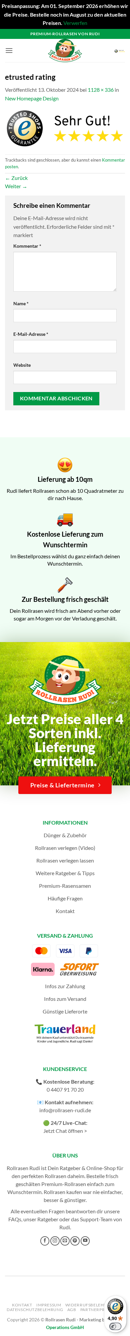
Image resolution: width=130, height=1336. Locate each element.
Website (22, 365)
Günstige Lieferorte (65, 1011)
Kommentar (27, 246)
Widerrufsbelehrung (90, 1304)
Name (21, 303)
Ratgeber (47, 1219)
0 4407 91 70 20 (65, 1089)
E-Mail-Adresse (30, 334)
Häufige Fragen (65, 898)
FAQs (14, 1219)
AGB (71, 1309)
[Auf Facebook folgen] (45, 1241)
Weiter (16, 186)
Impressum (48, 1304)
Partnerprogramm (102, 1309)
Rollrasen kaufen (63, 1192)
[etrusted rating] (65, 127)
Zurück (16, 178)
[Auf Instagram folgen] (55, 1241)
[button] (9, 50)
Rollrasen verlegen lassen (65, 860)
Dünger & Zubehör (65, 835)
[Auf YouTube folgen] (85, 1241)
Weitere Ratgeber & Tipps (65, 873)
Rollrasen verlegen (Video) (65, 848)
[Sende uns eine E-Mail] (65, 1241)
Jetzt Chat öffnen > (65, 1131)
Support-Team (96, 1219)
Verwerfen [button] (75, 23)
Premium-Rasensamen (65, 885)
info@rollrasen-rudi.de (65, 1110)
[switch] (115, 1326)
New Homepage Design (32, 98)
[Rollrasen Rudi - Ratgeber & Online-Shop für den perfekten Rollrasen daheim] (65, 50)
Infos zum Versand (65, 999)
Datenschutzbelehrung (35, 1309)
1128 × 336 (101, 89)
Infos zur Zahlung (65, 986)
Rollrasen (55, 1176)
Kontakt (65, 911)
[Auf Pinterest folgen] (75, 1241)
